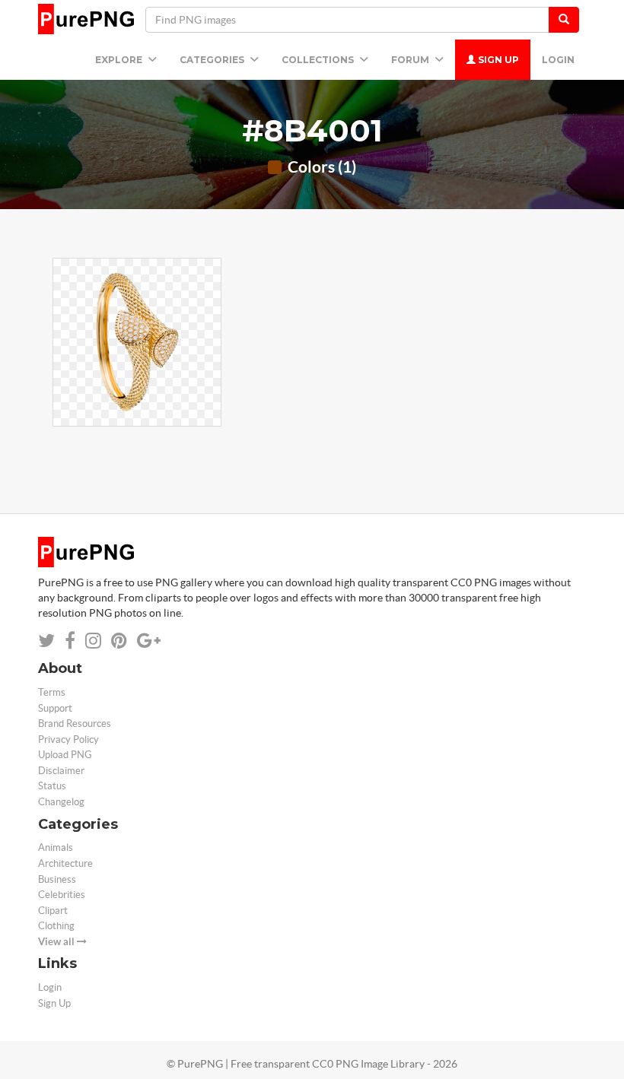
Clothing (56, 925)
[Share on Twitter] (46, 640)
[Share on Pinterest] (119, 640)
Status (52, 786)
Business (57, 879)
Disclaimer (61, 770)
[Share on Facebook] (70, 640)
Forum (411, 59)
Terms (51, 692)
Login (558, 59)
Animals (55, 847)
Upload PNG (65, 754)
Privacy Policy (68, 739)
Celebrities (61, 894)
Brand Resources (74, 723)
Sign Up (497, 59)
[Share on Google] (149, 640)
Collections (319, 59)
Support (55, 708)
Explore (120, 59)
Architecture (65, 863)
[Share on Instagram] (93, 640)
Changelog (61, 802)
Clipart (53, 910)
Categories (213, 59)
